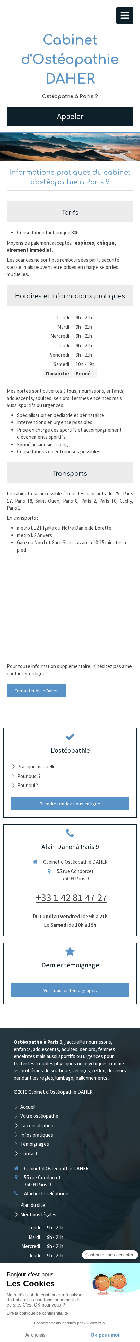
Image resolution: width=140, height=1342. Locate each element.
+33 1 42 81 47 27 (71, 897)
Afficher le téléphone (46, 1193)
